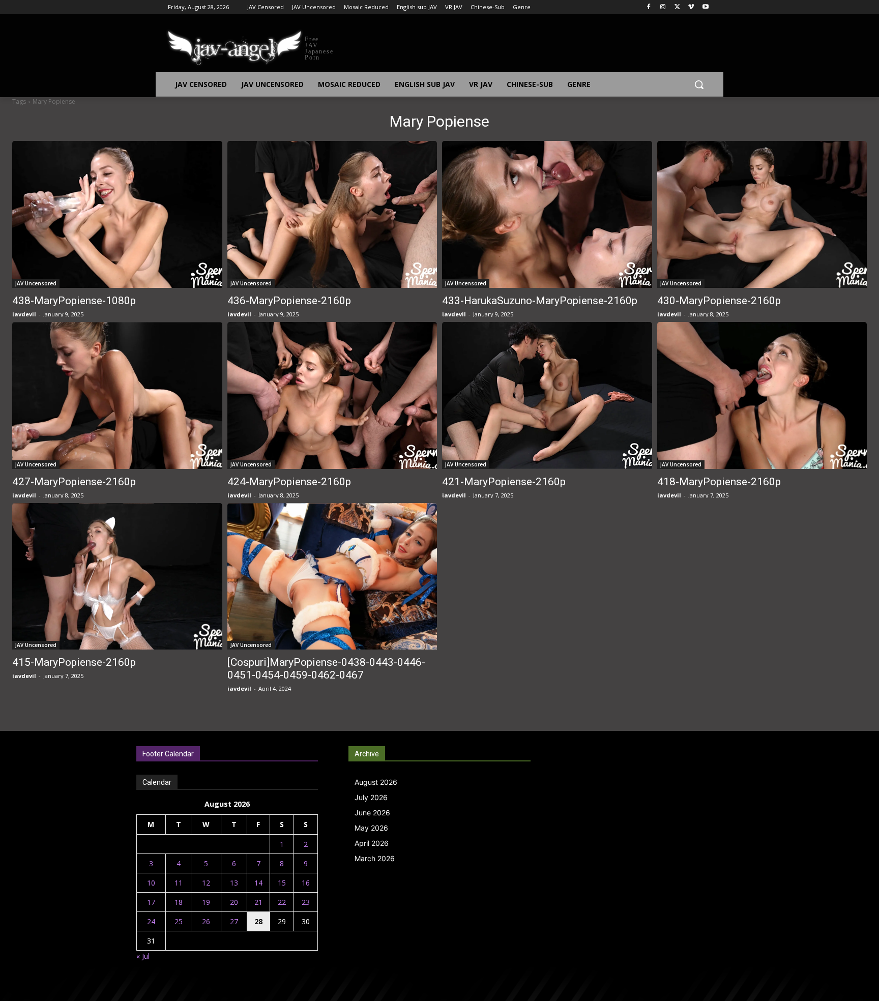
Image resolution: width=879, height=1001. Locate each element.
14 (258, 883)
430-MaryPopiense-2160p (719, 301)
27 (234, 921)
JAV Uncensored (35, 283)
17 (151, 902)
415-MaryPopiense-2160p (74, 662)
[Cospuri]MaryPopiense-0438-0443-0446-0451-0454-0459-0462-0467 (326, 668)
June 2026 (372, 812)
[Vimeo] (691, 7)
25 (178, 921)
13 (234, 883)
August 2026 (376, 782)
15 (282, 883)
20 (234, 902)
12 (206, 883)
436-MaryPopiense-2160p (289, 301)
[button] (699, 84)
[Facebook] (649, 7)
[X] (677, 7)
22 (282, 902)
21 (258, 902)
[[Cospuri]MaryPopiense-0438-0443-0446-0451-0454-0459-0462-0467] (332, 576)
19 (206, 902)
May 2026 (371, 827)
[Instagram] (663, 7)
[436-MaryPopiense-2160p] (332, 214)
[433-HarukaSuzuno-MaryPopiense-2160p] (547, 214)
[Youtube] (705, 7)
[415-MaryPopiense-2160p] (117, 576)
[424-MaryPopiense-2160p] (332, 395)
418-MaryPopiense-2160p (719, 482)
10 (151, 883)
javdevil (24, 314)
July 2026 (371, 797)
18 (178, 902)
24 (151, 921)
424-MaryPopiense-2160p (289, 482)
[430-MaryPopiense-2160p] (762, 214)
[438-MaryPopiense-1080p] (117, 214)
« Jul (143, 956)
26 (206, 921)
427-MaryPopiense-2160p (74, 482)
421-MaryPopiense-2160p (504, 482)
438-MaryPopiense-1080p (74, 301)
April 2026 (372, 843)
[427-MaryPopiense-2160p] (117, 395)
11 (178, 883)
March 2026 (375, 858)
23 (306, 902)
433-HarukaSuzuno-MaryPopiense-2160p (539, 301)
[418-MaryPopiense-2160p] (762, 395)
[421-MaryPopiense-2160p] (547, 395)
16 (306, 883)
